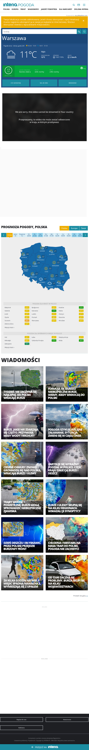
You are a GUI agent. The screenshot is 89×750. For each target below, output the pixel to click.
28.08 (29, 235)
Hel (6, 337)
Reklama (21, 728)
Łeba (33, 337)
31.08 (46, 235)
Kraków (61, 307)
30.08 (40, 235)
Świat (23, 9)
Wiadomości (33, 9)
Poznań (34, 317)
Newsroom (67, 719)
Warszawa (35, 320)
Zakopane (8, 344)
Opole (7, 317)
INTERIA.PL (47, 740)
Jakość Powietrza (49, 9)
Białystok (8, 307)
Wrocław (62, 320)
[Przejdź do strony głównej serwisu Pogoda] (26, 5)
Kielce (61, 311)
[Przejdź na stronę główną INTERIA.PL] (10, 4)
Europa (15, 9)
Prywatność (31, 740)
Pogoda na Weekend (73, 82)
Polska (6, 9)
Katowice (35, 311)
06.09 (80, 235)
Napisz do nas (21, 719)
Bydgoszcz (35, 307)
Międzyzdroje (63, 337)
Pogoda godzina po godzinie (15, 82)
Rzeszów (62, 317)
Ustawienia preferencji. (21, 740)
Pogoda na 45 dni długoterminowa (43, 82)
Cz (22, 235)
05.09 (74, 235)
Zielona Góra (9, 324)
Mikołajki (8, 340)
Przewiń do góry (79, 596)
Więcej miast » (9, 327)
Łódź (6, 314)
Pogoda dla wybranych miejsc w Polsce (44, 333)
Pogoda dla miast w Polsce (45, 304)
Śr (15, 235)
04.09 (68, 235)
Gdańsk (7, 311)
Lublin (34, 314)
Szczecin (7, 320)
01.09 (51, 235)
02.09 (57, 235)
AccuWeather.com (81, 15)
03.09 (63, 235)
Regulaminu (56, 738)
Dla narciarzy (65, 9)
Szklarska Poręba (37, 340)
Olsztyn (61, 314)
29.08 (34, 235)
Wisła (60, 340)
